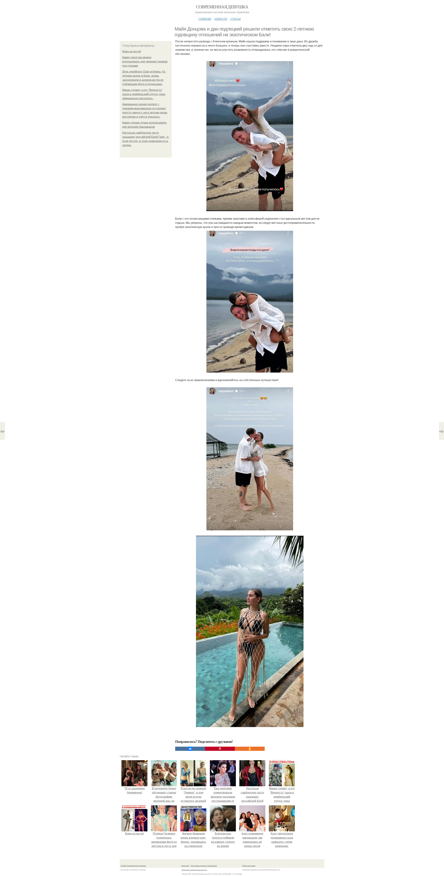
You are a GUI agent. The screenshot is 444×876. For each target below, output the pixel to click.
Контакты (185, 865)
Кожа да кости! (131, 51)
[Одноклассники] (250, 749)
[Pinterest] (220, 749)
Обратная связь (248, 865)
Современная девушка (222, 7)
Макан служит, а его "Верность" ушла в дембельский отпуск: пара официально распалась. (143, 94)
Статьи (235, 18)
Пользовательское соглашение (204, 865)
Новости (220, 18)
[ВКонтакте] (190, 749)
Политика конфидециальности (194, 870)
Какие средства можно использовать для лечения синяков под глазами (145, 61)
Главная (204, 18)
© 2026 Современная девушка (133, 865)
